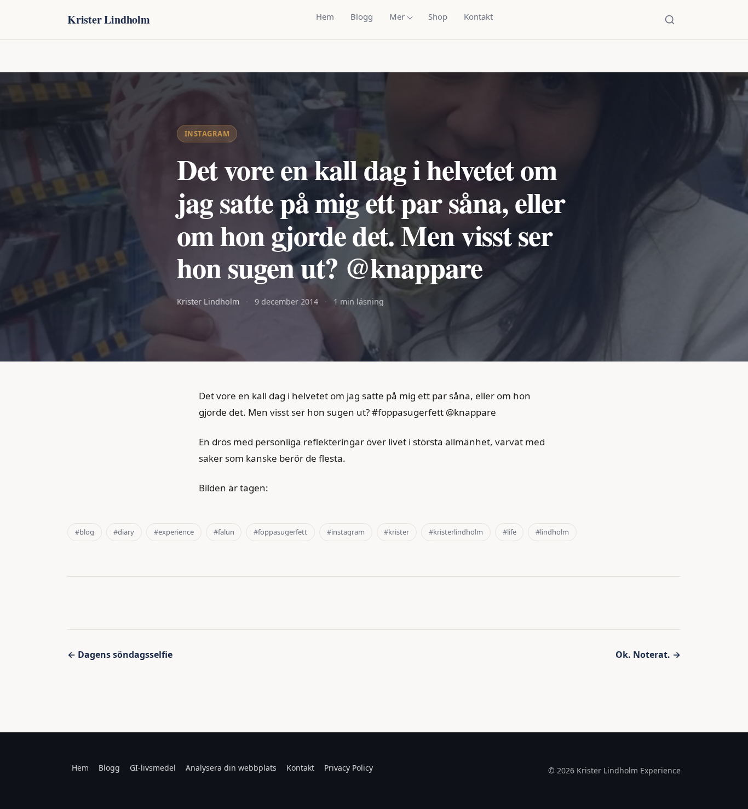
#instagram (346, 532)
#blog (84, 532)
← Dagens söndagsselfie (119, 655)
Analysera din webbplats (231, 767)
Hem (325, 16)
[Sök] (670, 20)
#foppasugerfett (280, 532)
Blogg (361, 16)
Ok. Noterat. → (648, 655)
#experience (174, 532)
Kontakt (478, 16)
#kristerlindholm (456, 532)
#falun (224, 532)
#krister (396, 532)
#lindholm (552, 532)
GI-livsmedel (153, 767)
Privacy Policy (348, 767)
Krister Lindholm (108, 19)
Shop (437, 16)
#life (509, 532)
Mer (397, 16)
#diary (123, 532)
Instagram (207, 134)
